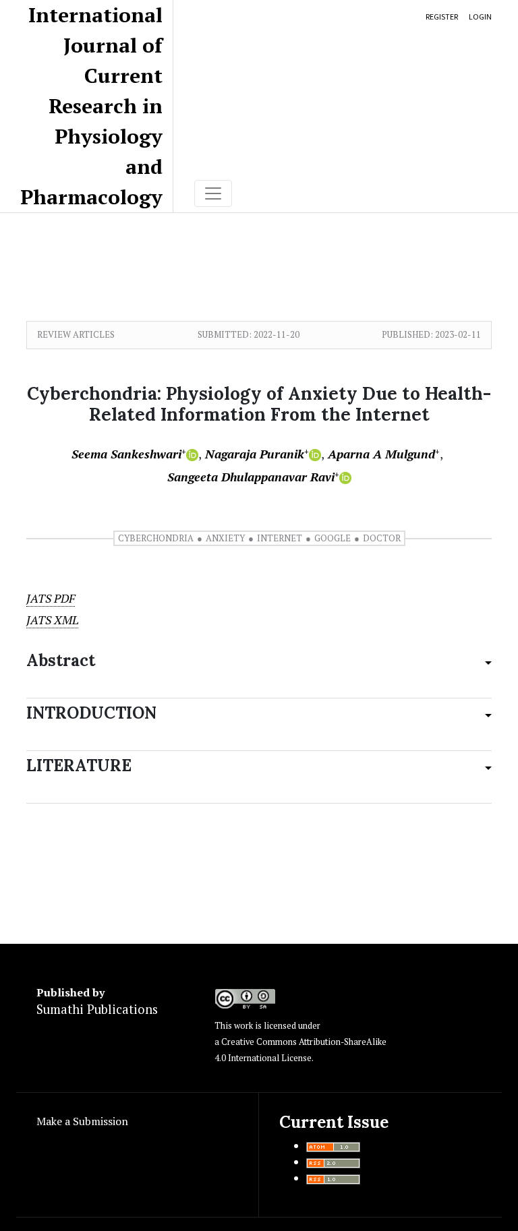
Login (480, 16)
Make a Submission (82, 1121)
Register (442, 16)
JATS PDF (50, 598)
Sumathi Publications (97, 1009)
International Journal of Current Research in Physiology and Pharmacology (91, 105)
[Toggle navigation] (213, 193)
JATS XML (52, 620)
